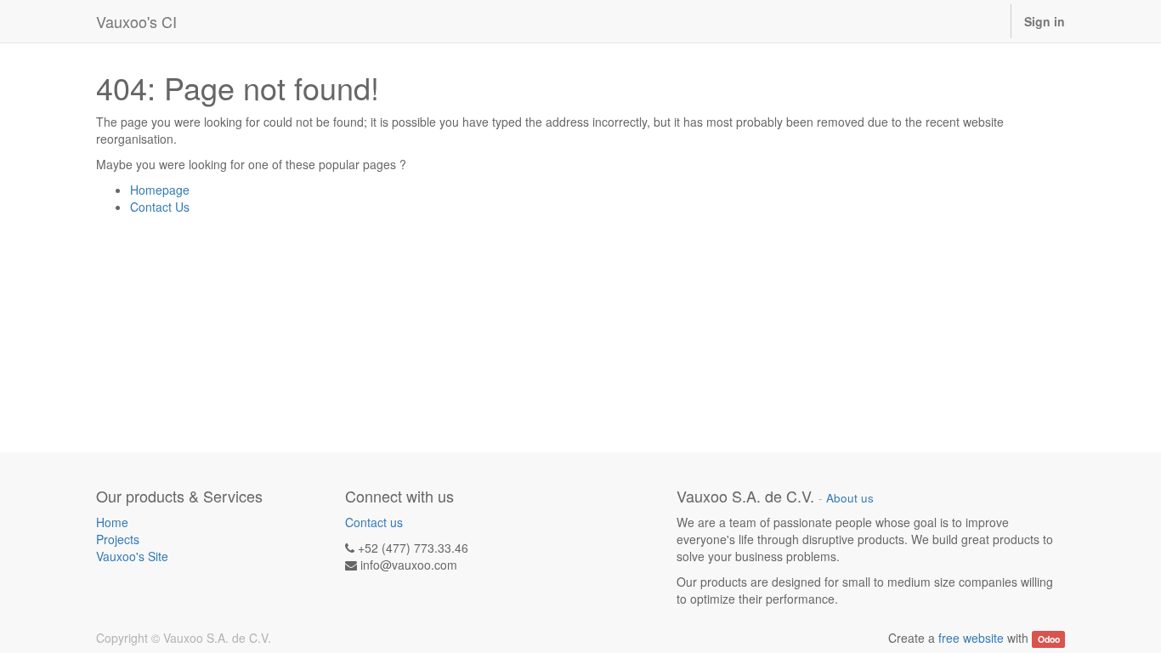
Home (112, 522)
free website (971, 637)
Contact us (374, 522)
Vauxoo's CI (136, 21)
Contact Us (160, 206)
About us (850, 498)
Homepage (160, 189)
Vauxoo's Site (132, 556)
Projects (117, 539)
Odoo (1049, 639)
